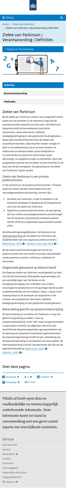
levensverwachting (12, 235)
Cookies (6, 458)
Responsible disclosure (14, 472)
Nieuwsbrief (17, 454)
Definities (17, 85)
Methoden (10, 101)
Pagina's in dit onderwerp (20, 49)
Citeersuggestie (10, 467)
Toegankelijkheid (11, 477)
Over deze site (9, 444)
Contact (6, 449)
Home (5, 24)
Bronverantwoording (15, 93)
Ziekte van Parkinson (23, 24)
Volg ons (19, 481)
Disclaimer (7, 463)
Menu (10, 17)
